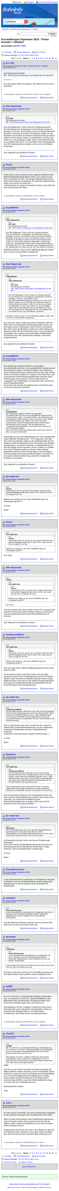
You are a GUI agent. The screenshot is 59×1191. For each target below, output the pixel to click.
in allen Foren (34, 55)
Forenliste (8, 52)
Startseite (5, 29)
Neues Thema (40, 52)
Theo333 (10, 1033)
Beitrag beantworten (30, 97)
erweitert (54, 36)
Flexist (9, 165)
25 (19, 55)
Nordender (11, 937)
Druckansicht (30, 1166)
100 (26, 55)
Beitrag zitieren (48, 97)
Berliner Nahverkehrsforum (21, 29)
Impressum (13, 1184)
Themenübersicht (23, 52)
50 (22, 55)
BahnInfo (48, 1187)
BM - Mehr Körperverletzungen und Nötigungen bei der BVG (28, 75)
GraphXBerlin (12, 207)
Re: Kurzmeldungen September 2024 (16, 109)
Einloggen (30, 2)
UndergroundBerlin (15, 634)
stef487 (9, 986)
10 (50, 58)
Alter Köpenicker (13, 106)
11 (53, 58)
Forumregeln (44, 1184)
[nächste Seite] (56, 58)
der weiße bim (12, 476)
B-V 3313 (21, 46)
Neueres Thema (10, 1162)
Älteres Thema (26, 1162)
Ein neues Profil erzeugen (48, 2)
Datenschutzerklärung (29, 1184)
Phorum (17, 1187)
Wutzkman (11, 754)
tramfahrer (11, 898)
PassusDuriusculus (15, 869)
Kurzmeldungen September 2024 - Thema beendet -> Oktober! (25, 66)
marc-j (9, 1103)
